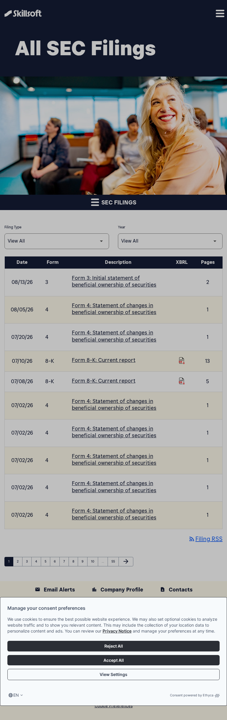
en (16, 695)
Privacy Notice (117, 630)
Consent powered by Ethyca (191, 695)
